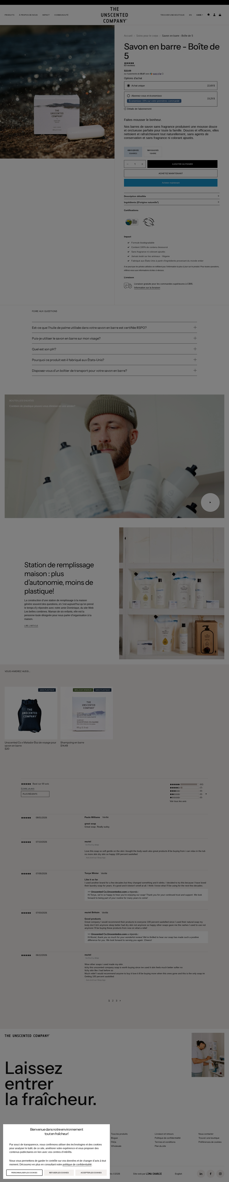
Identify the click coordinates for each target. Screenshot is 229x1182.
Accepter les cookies (91, 1173)
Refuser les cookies (59, 1173)
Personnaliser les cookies (24, 1173)
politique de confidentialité (77, 1164)
